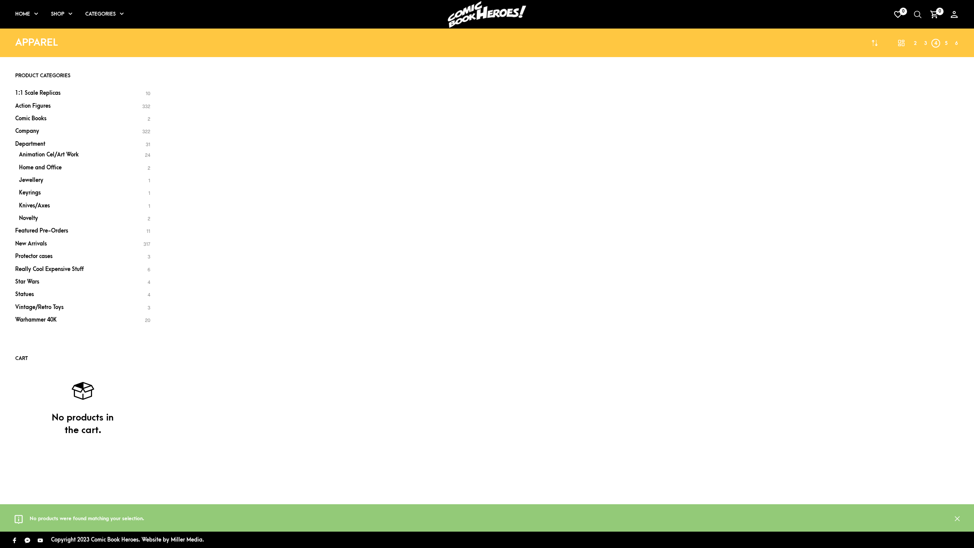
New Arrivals (31, 244)
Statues (24, 294)
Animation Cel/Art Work (49, 154)
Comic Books (30, 118)
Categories (100, 14)
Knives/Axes (34, 205)
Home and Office (40, 167)
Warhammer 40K (36, 320)
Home (22, 14)
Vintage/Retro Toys (39, 307)
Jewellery (31, 180)
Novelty (28, 218)
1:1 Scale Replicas (37, 93)
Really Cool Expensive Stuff (49, 269)
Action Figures (33, 106)
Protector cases (34, 256)
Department (30, 144)
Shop (57, 14)
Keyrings (30, 193)
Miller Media (186, 540)
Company (27, 131)
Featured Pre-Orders (41, 231)
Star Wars (27, 282)
